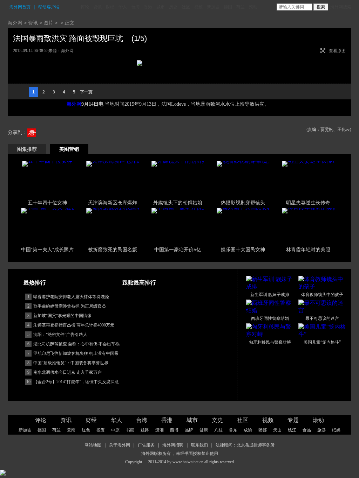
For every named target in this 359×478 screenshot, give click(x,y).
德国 (228, 7)
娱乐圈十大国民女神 (243, 249)
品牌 (189, 430)
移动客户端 (48, 7)
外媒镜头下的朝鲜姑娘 (177, 202)
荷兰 (240, 7)
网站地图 (92, 445)
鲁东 (233, 430)
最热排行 (34, 283)
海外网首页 (20, 7)
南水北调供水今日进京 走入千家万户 (67, 372)
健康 (203, 430)
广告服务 (146, 445)
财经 (110, 7)
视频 (198, 7)
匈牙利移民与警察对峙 (270, 342)
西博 (174, 430)
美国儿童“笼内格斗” (322, 342)
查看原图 (337, 50)
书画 (130, 430)
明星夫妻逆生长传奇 (308, 202)
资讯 (97, 7)
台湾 (135, 7)
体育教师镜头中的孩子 (322, 294)
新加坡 (213, 7)
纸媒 (336, 430)
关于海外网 (119, 445)
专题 (293, 420)
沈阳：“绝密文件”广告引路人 (60, 334)
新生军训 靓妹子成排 (269, 294)
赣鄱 (262, 430)
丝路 (145, 430)
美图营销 (69, 149)
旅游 (321, 430)
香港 (148, 7)
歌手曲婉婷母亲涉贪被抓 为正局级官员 (69, 306)
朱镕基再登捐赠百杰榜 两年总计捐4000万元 (73, 325)
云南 (71, 430)
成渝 (248, 430)
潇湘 (159, 430)
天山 (277, 430)
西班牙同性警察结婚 (270, 318)
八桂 (218, 430)
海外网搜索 (340, 7)
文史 (217, 420)
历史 (173, 7)
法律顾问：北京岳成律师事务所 (245, 445)
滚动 (253, 7)
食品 (307, 430)
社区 (186, 7)
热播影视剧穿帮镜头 (243, 202)
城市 (160, 7)
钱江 (292, 430)
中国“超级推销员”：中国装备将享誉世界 (70, 362)
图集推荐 (27, 149)
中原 (115, 430)
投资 (100, 430)
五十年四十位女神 (47, 202)
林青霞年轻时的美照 (308, 249)
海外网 (15, 23)
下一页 (86, 92)
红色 (86, 430)
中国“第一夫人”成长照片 (47, 249)
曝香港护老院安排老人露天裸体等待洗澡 (71, 296)
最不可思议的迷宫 (322, 318)
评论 (85, 7)
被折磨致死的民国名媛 (112, 249)
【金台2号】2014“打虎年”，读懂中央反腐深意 (76, 381)
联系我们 (199, 445)
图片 (48, 23)
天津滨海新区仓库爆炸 (112, 202)
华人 (122, 7)
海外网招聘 (172, 445)
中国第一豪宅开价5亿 (177, 249)
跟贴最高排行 (139, 283)
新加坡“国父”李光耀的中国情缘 (62, 315)
